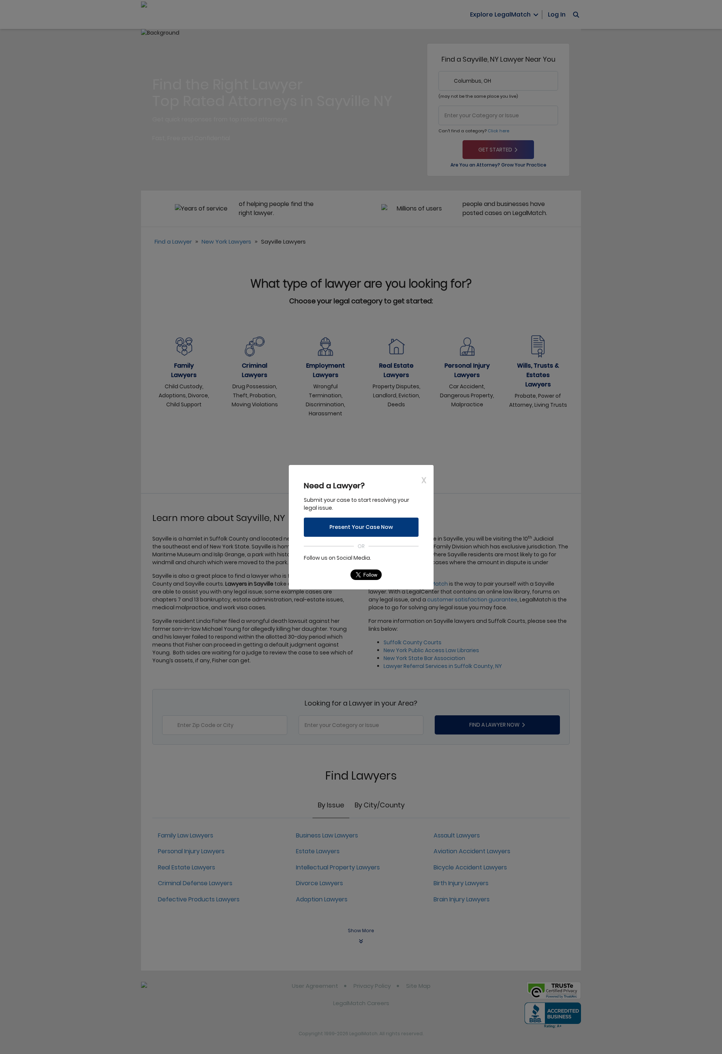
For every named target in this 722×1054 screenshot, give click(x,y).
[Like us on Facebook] (324, 574)
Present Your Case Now (361, 527)
